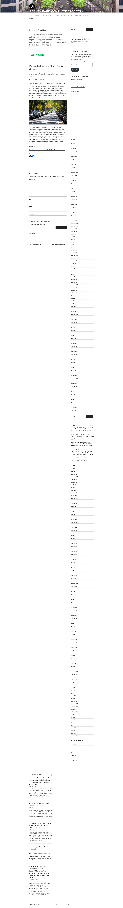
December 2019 (74, 314)
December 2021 (74, 255)
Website (31, 214)
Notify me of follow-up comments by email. (41, 221)
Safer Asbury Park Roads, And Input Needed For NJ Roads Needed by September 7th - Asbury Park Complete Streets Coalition (82, 427)
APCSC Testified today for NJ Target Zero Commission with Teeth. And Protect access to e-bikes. (82, 456)
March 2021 (73, 276)
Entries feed (73, 755)
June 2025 (73, 162)
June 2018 (73, 362)
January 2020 (74, 311)
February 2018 (74, 373)
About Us (37, 15)
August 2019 (73, 325)
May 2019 (73, 333)
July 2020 (73, 295)
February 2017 (74, 405)
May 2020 (73, 300)
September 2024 (74, 178)
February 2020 (74, 309)
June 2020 (73, 298)
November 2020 (74, 287)
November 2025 (74, 154)
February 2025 (74, 167)
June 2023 (73, 210)
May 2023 (73, 212)
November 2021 (74, 258)
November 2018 (74, 349)
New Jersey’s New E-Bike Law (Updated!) (39, 848)
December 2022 (74, 223)
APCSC (39, 27)
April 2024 (73, 186)
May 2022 (73, 242)
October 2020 (74, 290)
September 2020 (74, 292)
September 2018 (74, 354)
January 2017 (74, 407)
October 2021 (74, 260)
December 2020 (74, 284)
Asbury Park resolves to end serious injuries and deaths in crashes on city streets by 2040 (81, 430)
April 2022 (73, 244)
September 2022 (74, 231)
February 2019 (74, 341)
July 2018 (73, 359)
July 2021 (73, 266)
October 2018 (74, 351)
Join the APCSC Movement (81, 15)
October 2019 (74, 319)
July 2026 (73, 143)
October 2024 (74, 175)
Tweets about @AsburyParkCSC (78, 87)
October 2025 (74, 156)
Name (31, 199)
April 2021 (73, 274)
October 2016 (74, 410)
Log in (72, 752)
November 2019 (74, 317)
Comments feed (74, 758)
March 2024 (73, 188)
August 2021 (73, 263)
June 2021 (73, 268)
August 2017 (73, 389)
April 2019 (73, 335)
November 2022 (74, 226)
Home (30, 15)
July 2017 (73, 391)
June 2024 (73, 183)
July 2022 (73, 236)
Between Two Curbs (61, 15)
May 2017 (73, 397)
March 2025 (73, 164)
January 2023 (74, 220)
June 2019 (73, 330)
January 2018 (74, 375)
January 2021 (74, 282)
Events (70, 15)
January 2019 (74, 343)
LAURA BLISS (33, 80)
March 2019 (73, 338)
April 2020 (73, 303)
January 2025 (74, 170)
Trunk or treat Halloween (81, 460)
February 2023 (74, 218)
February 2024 (74, 191)
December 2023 (74, 196)
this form (79, 39)
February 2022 (74, 250)
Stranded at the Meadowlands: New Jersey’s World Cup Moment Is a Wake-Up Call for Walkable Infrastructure (40, 781)
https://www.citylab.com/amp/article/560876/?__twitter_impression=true (47, 150)
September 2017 (74, 386)
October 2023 (74, 202)
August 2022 (73, 234)
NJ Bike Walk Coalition (35, 774)
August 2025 (73, 159)
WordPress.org (74, 760)
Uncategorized (74, 744)
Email (31, 206)
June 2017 (73, 394)
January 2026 (74, 148)
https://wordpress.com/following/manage (80, 61)
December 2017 (74, 378)
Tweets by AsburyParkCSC (77, 79)
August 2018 (73, 357)
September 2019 (74, 322)
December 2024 (74, 172)
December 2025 (74, 151)
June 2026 (73, 146)
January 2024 (74, 194)
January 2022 (74, 252)
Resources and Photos (47, 15)
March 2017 (73, 402)
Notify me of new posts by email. (39, 224)
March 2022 (73, 247)
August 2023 (73, 207)
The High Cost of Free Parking (37, 127)
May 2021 (73, 271)
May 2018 (73, 365)
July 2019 (73, 327)
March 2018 (73, 370)
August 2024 (73, 180)
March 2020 (73, 306)
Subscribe (31, 18)
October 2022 (74, 228)
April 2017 (73, 399)
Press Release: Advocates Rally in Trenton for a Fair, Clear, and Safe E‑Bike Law (40, 825)
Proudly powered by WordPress (63, 904)
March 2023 (73, 215)
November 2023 (74, 199)
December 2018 (74, 346)
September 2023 (74, 204)
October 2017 (74, 383)
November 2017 (74, 381)
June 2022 (73, 239)
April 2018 (73, 367)
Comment (32, 179)
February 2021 (74, 279)
